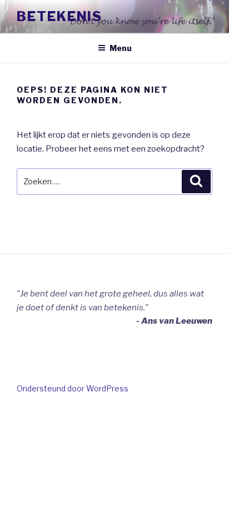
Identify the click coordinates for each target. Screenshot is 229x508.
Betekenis (59, 16)
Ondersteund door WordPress (72, 388)
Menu (120, 48)
